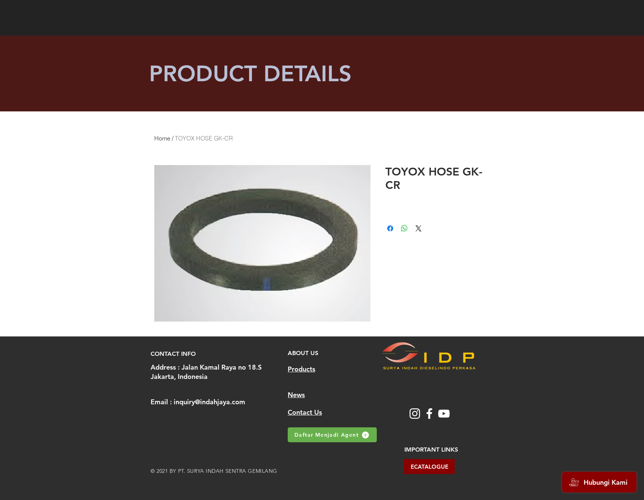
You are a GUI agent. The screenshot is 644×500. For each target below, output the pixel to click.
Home (162, 138)
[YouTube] (444, 413)
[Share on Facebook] (390, 228)
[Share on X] (418, 228)
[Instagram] (415, 413)
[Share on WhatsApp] (404, 228)
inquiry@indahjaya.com (209, 402)
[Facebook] (429, 413)
